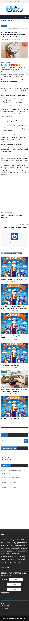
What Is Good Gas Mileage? (10, 365)
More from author (16, 253)
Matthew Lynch (5, 39)
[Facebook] (2, 65)
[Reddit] (15, 65)
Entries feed (7, 455)
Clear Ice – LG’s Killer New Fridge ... (15, 227)
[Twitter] (6, 65)
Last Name (3, 487)
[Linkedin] (9, 65)
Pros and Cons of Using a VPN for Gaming (12, 336)
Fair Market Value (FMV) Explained (13, 419)
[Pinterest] (12, 65)
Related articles (6, 253)
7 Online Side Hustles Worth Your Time (14, 279)
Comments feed (8, 457)
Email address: (5, 477)
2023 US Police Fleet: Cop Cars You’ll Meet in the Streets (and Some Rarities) (14, 307)
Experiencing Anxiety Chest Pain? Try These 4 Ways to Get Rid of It (14, 390)
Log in (5, 453)
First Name (3, 482)
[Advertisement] (14, 191)
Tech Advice (4, 26)
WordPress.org (7, 459)
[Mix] (18, 65)
